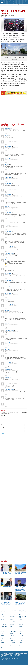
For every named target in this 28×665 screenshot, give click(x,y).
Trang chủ (2, 6)
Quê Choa (7, 164)
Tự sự (20, 640)
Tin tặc (20, 619)
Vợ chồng (2, 645)
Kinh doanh (3, 621)
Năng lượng (12, 633)
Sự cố (2, 629)
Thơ (1, 640)
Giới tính (2, 616)
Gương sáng (12, 616)
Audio (2, 628)
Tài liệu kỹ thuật (13, 631)
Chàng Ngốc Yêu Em (9, 246)
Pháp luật (21, 624)
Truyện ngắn (12, 640)
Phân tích (12, 624)
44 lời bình (4, 16)
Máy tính (2, 619)
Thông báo (12, 635)
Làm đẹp (2, 631)
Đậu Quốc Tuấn (8, 146)
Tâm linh (21, 638)
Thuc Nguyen (8, 128)
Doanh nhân (21, 621)
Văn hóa (2, 642)
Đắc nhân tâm (12, 642)
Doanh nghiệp (12, 621)
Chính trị (6, 6)
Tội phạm (21, 635)
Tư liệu (20, 636)
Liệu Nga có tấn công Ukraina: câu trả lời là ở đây (6, 573)
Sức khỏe (21, 629)
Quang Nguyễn (8, 177)
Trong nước (12, 636)
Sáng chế (12, 619)
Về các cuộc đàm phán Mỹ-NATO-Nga (6, 587)
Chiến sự (2, 633)
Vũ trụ (20, 645)
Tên (2, 424)
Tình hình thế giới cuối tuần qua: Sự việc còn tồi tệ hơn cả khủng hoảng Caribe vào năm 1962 (20, 602)
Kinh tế (2, 622)
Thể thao (21, 633)
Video (11, 628)
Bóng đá (2, 635)
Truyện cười (12, 614)
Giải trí (2, 614)
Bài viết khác (21, 610)
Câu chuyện (3, 611)
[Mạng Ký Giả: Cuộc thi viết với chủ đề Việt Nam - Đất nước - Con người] (14, 93)
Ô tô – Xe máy (3, 624)
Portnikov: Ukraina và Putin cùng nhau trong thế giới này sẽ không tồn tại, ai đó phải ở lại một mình (6, 603)
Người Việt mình (22, 622)
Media (11, 626)
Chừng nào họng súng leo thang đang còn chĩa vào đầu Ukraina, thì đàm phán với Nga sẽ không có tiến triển (20, 589)
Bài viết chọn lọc (13, 610)
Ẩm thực (2, 610)
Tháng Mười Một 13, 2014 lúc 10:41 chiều (11, 129)
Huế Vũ (6, 135)
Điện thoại (2, 647)
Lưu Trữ (11, 622)
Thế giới (20, 631)
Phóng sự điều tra (4, 626)
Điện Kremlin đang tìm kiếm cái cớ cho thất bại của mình (20, 573)
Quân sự (21, 628)
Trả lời (6, 133)
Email (2, 427)
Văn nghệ (21, 642)
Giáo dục (21, 614)
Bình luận (3, 415)
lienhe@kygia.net (6, 659)
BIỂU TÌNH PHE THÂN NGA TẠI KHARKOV (13, 12)
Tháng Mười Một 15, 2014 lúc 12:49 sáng (11, 363)
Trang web (3, 430)
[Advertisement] (14, 110)
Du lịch (11, 638)
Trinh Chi (7, 220)
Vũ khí (11, 645)
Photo (20, 626)
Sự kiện (11, 629)
